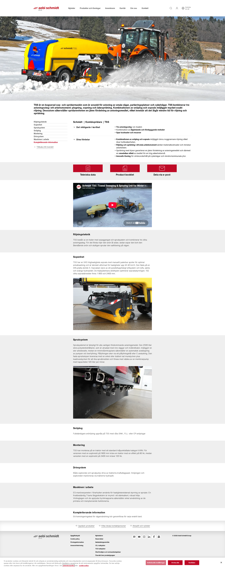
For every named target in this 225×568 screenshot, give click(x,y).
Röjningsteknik (40, 121)
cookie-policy (84, 565)
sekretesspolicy (68, 565)
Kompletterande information (46, 142)
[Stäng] (221, 562)
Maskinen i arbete (41, 139)
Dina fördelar (83, 139)
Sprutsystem (39, 127)
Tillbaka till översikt (45, 147)
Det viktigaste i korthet (88, 127)
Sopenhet (38, 124)
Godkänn (192, 562)
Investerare (110, 8)
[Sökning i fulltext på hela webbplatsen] (171, 8)
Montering (38, 133)
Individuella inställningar (156, 562)
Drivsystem (39, 136)
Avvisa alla (175, 562)
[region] (112, 563)
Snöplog (37, 130)
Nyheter (71, 8)
